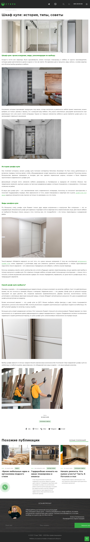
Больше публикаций (77, 440)
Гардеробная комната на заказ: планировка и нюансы (44, 474)
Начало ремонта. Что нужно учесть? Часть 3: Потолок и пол (73, 474)
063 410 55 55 (78, 4)
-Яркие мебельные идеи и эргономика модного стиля (15, 474)
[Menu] (87, 4)
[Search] (64, 4)
